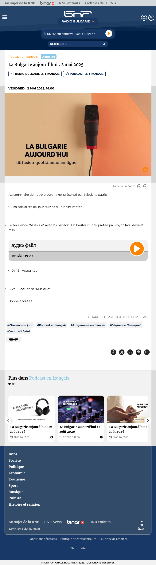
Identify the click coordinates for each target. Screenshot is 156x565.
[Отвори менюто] (4, 17)
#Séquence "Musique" (125, 325)
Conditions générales (43, 539)
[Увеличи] (139, 186)
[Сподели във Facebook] (113, 352)
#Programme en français (88, 325)
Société (15, 460)
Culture (15, 498)
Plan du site (78, 548)
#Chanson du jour (20, 325)
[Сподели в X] (122, 352)
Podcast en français (23, 56)
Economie (17, 473)
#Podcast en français (51, 325)
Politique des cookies (113, 539)
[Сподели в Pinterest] (138, 352)
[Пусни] (108, 33)
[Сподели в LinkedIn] (130, 352)
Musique (16, 492)
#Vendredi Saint (18, 331)
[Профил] (151, 17)
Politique (16, 466)
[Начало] (78, 14)
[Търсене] (104, 44)
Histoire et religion (24, 504)
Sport (13, 485)
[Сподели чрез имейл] (147, 352)
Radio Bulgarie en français (37, 74)
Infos (13, 454)
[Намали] (145, 186)
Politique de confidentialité (78, 539)
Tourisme (17, 479)
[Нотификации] (144, 17)
